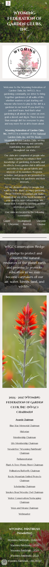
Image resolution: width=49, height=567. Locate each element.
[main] (24, 21)
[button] (3, 3)
